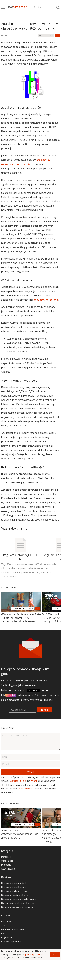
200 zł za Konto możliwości (20, 564)
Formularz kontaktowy (12, 929)
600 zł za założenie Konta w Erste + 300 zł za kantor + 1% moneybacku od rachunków (21, 617)
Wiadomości (7, 860)
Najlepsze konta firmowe (14, 886)
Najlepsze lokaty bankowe (14, 894)
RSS (3, 933)
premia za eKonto (30, 572)
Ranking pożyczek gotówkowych (17, 902)
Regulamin (6, 937)
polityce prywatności (35, 954)
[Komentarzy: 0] (57, 35)
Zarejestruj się (18, 780)
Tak (55, 954)
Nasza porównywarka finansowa (17, 906)
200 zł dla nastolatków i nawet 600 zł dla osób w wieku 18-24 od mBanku (29, 25)
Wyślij (30, 771)
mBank (16, 572)
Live (16, 7)
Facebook (6, 921)
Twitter (5, 925)
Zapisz (44, 709)
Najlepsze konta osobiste (14, 882)
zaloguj (34, 780)
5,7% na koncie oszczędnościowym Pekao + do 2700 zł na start (19, 834)
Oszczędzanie (8, 868)
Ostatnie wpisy (10, 803)
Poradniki (6, 856)
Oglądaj (11, 695)
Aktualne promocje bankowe (25, 568)
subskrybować (26, 788)
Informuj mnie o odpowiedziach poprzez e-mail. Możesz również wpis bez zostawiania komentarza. (28, 788)
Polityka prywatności (11, 941)
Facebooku (19, 690)
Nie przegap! (8, 587)
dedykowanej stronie (46, 299)
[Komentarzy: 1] (37, 608)
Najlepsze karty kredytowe (15, 890)
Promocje (6, 864)
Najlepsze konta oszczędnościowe (18, 898)
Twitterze (50, 690)
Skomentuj (7, 727)
